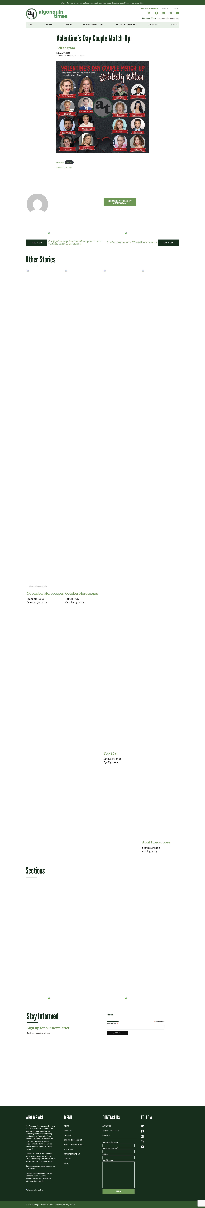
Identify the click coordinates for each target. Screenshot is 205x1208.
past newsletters (43, 1033)
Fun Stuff (152, 25)
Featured (68, 1131)
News (30, 25)
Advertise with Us (72, 1154)
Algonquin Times (149, 18)
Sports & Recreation (92, 25)
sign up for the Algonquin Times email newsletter (123, 3)
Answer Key (60, 162)
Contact (166, 8)
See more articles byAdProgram (120, 202)
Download (69, 162)
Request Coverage (149, 8)
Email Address (112, 1024)
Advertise (106, 1126)
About (176, 8)
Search (174, 25)
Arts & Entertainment (126, 25)
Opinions (68, 25)
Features (48, 25)
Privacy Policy (69, 1205)
